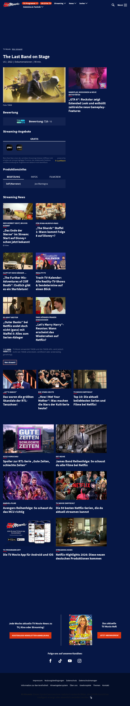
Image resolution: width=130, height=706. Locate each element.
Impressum (38, 680)
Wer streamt (17, 49)
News (71, 3)
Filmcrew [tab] (55, 176)
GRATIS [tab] (34, 138)
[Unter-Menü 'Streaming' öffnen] (65, 3)
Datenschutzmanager (88, 680)
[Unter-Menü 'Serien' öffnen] (86, 3)
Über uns (74, 685)
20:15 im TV (46, 3)
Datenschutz (71, 680)
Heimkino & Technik (32, 7)
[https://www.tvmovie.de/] (11, 5)
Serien (82, 3)
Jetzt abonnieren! (109, 635)
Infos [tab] (34, 176)
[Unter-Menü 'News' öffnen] (75, 3)
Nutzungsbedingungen (54, 680)
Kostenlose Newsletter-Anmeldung (30, 635)
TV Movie (7, 49)
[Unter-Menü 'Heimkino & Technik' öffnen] (42, 7)
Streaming (58, 3)
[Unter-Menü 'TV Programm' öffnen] (37, 3)
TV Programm (29, 3)
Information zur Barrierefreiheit (34, 685)
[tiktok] (60, 661)
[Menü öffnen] (125, 5)
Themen (96, 685)
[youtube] (70, 661)
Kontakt (105, 685)
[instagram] (79, 661)
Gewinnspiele (85, 685)
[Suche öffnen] (113, 5)
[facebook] (50, 661)
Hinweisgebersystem (59, 685)
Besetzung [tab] (13, 176)
